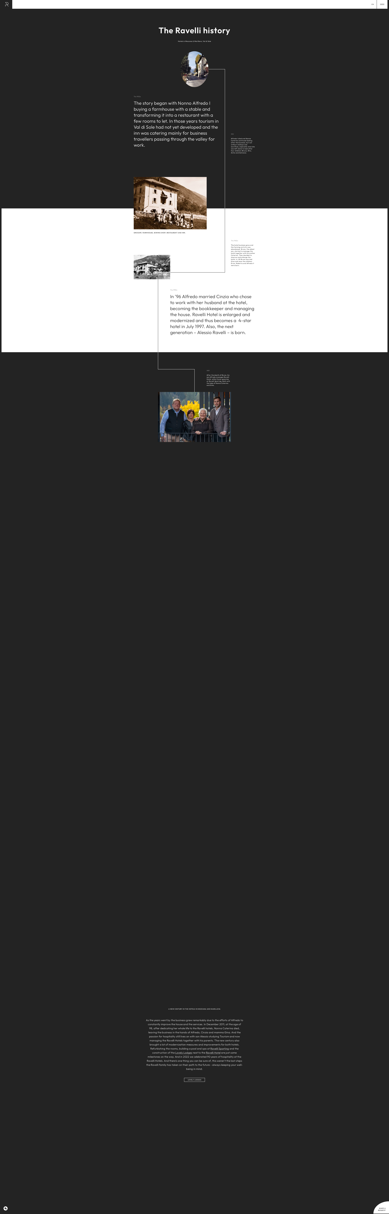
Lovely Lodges (183, 1051)
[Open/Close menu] (382, 4)
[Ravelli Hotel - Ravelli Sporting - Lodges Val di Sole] (7, 4)
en (373, 4)
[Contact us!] (6, 1208)
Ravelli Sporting (219, 1047)
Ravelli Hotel (213, 1051)
